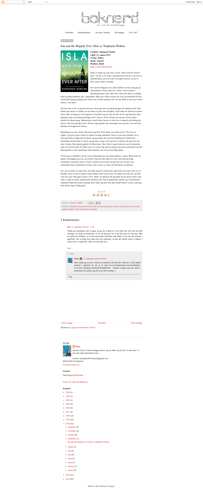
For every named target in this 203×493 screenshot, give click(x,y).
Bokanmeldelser (84, 33)
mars (70, 462)
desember (72, 427)
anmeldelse (73, 206)
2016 (68, 416)
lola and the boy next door (130, 206)
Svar (69, 248)
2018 (68, 408)
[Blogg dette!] (91, 203)
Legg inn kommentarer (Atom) (83, 327)
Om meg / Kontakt (102, 33)
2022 (68, 396)
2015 (68, 420)
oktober (71, 435)
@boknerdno (78, 375)
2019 (68, 404)
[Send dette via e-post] (89, 203)
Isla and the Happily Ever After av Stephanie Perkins (88, 442)
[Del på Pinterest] (99, 203)
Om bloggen (119, 33)
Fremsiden (69, 33)
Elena (76, 259)
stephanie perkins (68, 209)
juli (69, 451)
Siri (68, 227)
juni (70, 455)
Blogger (111, 486)
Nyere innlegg (66, 323)
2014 (68, 424)
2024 (68, 392)
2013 (68, 475)
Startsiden (102, 323)
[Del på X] (94, 203)
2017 (68, 412)
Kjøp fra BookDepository (101, 67)
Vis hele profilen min (71, 365)
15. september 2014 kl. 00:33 (94, 259)
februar (71, 466)
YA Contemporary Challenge (86, 209)
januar (71, 470)
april (70, 458)
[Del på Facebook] (97, 203)
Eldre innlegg (136, 323)
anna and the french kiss (87, 206)
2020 (68, 400)
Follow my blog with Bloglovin (75, 382)
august (71, 447)
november (72, 431)
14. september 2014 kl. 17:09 (82, 227)
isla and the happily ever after (108, 206)
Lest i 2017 (133, 33)
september (72, 439)
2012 (68, 479)
